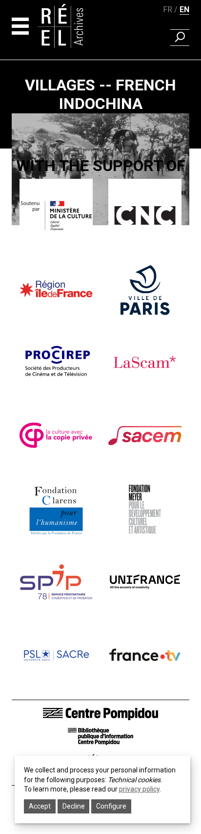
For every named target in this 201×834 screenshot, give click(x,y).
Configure (111, 806)
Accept (40, 806)
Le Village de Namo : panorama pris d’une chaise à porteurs (101, 278)
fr (167, 9)
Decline (73, 806)
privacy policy (139, 789)
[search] (179, 37)
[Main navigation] (20, 26)
